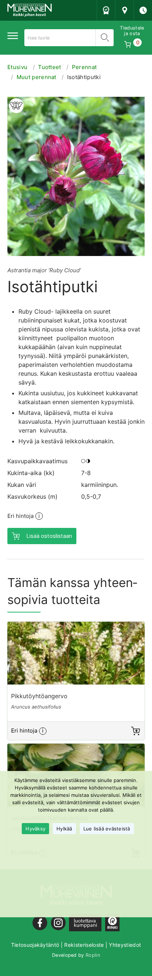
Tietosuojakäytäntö (35, 945)
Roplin (93, 955)
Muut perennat (36, 77)
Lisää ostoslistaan (49, 535)
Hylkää (64, 829)
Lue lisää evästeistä (106, 829)
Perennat (84, 67)
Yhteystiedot (125, 945)
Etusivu (17, 67)
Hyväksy (35, 829)
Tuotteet (49, 67)
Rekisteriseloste (84, 945)
